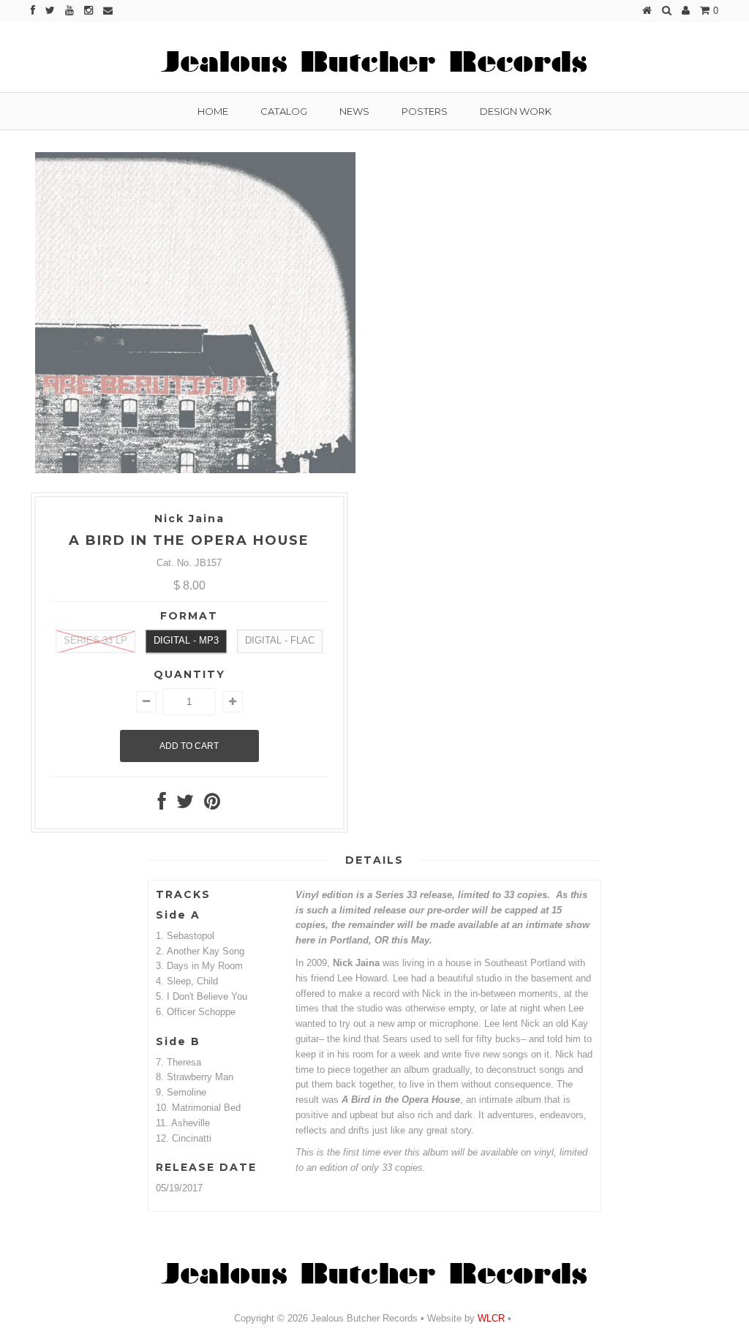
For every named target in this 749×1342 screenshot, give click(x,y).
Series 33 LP (95, 640)
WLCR (490, 1318)
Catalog (283, 111)
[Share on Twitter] (185, 804)
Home (212, 111)
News (354, 111)
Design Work (516, 111)
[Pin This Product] (212, 804)
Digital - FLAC (280, 640)
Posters (425, 111)
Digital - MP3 (186, 640)
